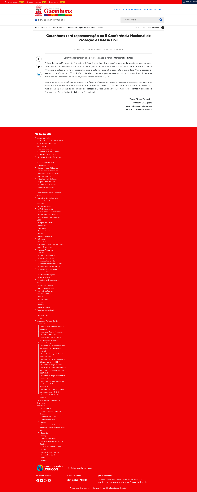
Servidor (40, 302)
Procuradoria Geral (48, 455)
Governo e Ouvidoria (48, 438)
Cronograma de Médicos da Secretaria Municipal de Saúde (47, 169)
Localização (42, 225)
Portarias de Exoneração (46, 261)
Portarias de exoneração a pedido (50, 264)
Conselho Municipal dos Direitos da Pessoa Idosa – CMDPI (52, 391)
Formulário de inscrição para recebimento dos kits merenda (48, 199)
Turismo (40, 318)
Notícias (44, 28)
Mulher (43, 449)
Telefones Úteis (43, 313)
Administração (46, 408)
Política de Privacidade (81, 468)
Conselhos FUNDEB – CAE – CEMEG (51, 396)
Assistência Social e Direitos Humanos (50, 412)
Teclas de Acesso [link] (37, 2)
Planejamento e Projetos (50, 452)
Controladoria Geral (48, 419)
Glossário (41, 203)
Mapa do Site (140, 27)
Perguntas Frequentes (45, 250)
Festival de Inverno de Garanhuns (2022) (49, 194)
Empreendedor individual (47, 184)
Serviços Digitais (43, 299)
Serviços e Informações (51, 19)
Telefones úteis (43, 315)
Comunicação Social (48, 417)
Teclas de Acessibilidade (46, 310)
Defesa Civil (57, 28)
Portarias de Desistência (46, 258)
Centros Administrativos (46, 162)
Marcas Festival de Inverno (47, 231)
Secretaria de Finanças (45, 291)
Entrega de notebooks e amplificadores (46, 188)
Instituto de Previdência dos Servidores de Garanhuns (50, 339)
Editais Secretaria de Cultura (47, 179)
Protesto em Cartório (45, 285)
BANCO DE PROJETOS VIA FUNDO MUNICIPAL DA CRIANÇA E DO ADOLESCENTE (50, 143)
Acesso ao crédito (44, 138)
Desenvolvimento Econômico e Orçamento (48, 401)
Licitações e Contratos (45, 223)
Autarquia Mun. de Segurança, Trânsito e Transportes (51, 333)
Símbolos (41, 305)
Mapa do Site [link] (57, 2)
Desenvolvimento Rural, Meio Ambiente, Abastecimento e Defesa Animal (52, 427)
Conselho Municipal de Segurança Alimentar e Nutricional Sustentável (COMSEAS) (53, 370)
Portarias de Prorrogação (46, 274)
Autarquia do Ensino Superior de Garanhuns (52, 328)
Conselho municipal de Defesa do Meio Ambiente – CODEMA (53, 360)
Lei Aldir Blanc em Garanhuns (48, 214)
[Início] (36, 27)
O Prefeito (41, 239)
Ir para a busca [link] (15, 2)
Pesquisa (41, 253)
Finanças (44, 436)
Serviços (40, 296)
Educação (44, 433)
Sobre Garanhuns (44, 307)
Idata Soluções (111, 488)
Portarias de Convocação (47, 255)
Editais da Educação (45, 176)
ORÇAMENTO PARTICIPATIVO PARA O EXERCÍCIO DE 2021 (50, 246)
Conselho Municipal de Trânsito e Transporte (52, 377)
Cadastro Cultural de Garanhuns (49, 152)
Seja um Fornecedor (45, 294)
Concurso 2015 (43, 165)
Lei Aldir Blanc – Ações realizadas (49, 212)
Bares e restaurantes (45, 149)
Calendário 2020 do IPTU (47, 154)
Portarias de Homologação (47, 269)
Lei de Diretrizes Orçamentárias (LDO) (48, 218)
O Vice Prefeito (153, 27)
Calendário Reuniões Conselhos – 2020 (49, 158)
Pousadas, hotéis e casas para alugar (47, 281)
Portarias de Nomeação (46, 272)
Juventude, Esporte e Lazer (51, 447)
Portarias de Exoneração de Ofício (50, 266)
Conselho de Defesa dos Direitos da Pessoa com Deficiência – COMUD (52, 348)
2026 (89, 488)
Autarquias (41, 324)
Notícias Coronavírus (45, 236)
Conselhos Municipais (45, 343)
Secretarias (41, 406)
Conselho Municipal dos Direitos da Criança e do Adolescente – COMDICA (52, 383)
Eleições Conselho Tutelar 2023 (49, 182)
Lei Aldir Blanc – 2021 (45, 209)
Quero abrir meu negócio (47, 288)
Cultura (43, 422)
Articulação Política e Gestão (48, 321)
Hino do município (44, 206)
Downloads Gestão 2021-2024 (49, 173)
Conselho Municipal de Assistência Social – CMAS (53, 355)
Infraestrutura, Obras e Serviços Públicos (51, 442)
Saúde (43, 458)
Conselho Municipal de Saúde (51, 365)
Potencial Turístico (44, 277)
